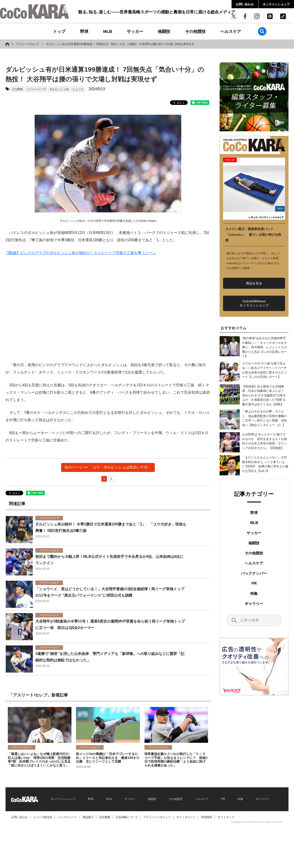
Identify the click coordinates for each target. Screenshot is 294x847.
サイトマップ (226, 817)
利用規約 (206, 817)
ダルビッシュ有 (59, 89)
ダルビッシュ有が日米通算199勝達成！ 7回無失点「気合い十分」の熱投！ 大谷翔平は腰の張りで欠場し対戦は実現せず (120, 44)
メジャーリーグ (36, 89)
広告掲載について (127, 817)
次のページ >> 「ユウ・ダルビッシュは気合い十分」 (108, 467)
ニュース (77, 89)
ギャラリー (254, 604)
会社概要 (104, 817)
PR (254, 583)
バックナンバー (254, 573)
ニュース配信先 (42, 817)
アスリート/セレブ (27, 44)
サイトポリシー (186, 817)
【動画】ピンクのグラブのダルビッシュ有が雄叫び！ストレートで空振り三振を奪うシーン (81, 253)
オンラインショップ (276, 4)
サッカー (135, 31)
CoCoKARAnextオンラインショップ (254, 303)
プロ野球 (17, 89)
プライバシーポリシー (157, 817)
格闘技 (164, 31)
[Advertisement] (108, 309)
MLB (107, 31)
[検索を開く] (262, 31)
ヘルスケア (230, 31)
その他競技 (195, 31)
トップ (59, 31)
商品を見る (254, 283)
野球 (84, 31)
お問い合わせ (245, 4)
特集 (254, 593)
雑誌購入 (88, 817)
